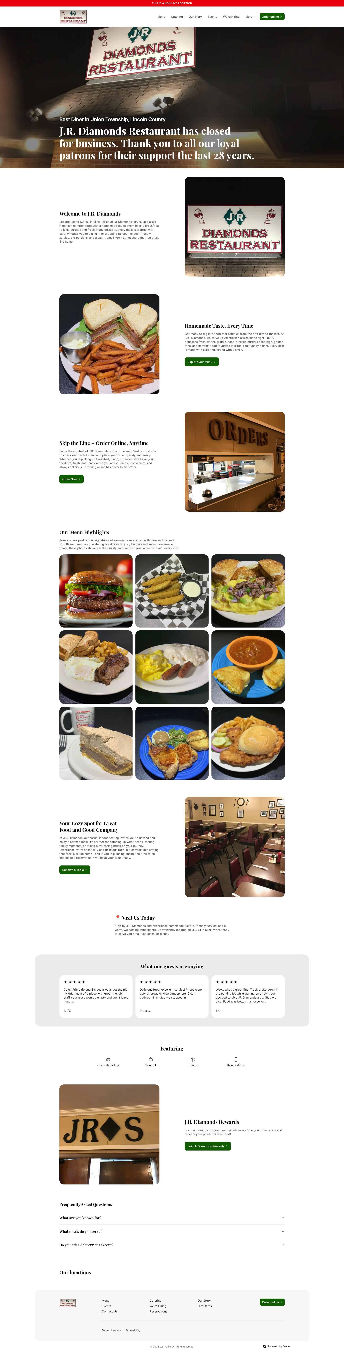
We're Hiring (231, 16)
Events (212, 16)
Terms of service (111, 1330)
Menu (161, 16)
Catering (177, 16)
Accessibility (133, 1330)
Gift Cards (205, 1306)
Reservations (158, 1311)
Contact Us (109, 1311)
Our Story (195, 16)
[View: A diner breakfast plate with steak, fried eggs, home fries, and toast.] (96, 667)
